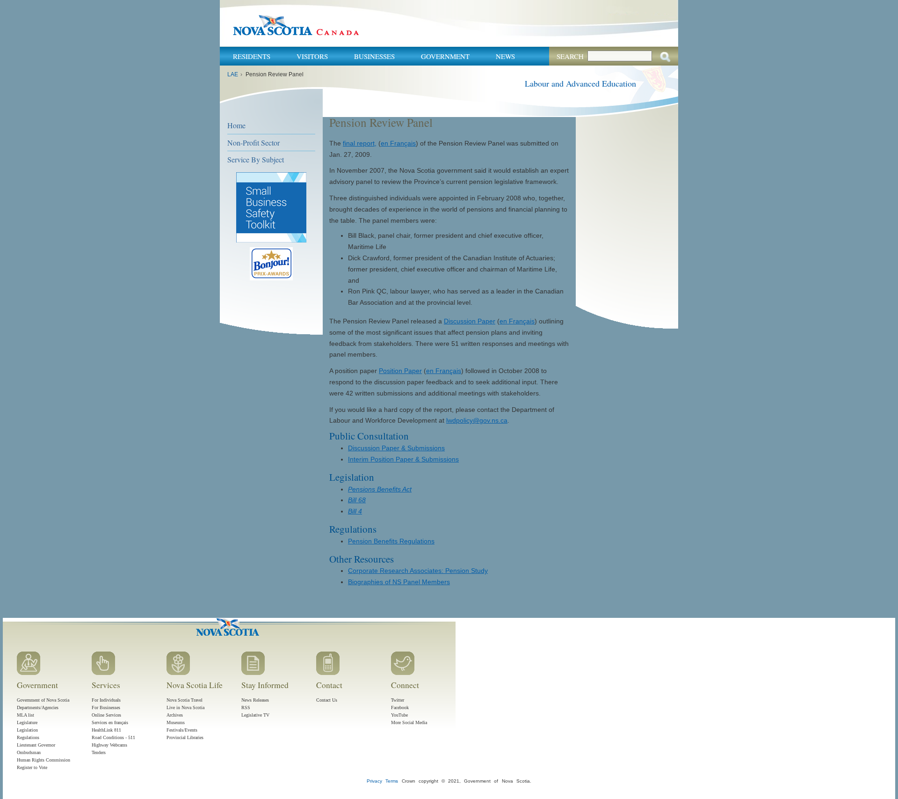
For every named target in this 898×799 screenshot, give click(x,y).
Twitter (397, 700)
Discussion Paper (469, 321)
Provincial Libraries (185, 737)
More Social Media (409, 722)
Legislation (27, 730)
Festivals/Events (182, 730)
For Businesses (106, 707)
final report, (360, 143)
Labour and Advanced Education (580, 83)
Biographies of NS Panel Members (399, 582)
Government (445, 56)
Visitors (312, 56)
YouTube (399, 715)
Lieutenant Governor (36, 745)
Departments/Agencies (37, 707)
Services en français (110, 722)
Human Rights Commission (43, 759)
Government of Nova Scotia (43, 700)
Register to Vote (32, 767)
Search (570, 56)
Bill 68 (357, 500)
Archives (175, 715)
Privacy (374, 781)
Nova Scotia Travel (185, 700)
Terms (391, 781)
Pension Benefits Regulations (391, 541)
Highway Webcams (109, 745)
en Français (398, 143)
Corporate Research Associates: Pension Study (418, 570)
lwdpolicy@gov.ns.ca (476, 420)
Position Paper (400, 370)
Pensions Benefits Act (380, 489)
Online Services (106, 715)
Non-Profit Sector (253, 142)
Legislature (27, 722)
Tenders (99, 752)
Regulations (28, 737)
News (505, 56)
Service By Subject (255, 159)
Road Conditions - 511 (113, 737)
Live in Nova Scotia (185, 707)
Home (236, 125)
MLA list (25, 715)
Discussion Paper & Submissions (396, 448)
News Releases (255, 700)
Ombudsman (29, 752)
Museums (176, 722)
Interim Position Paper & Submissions (403, 459)
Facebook (400, 707)
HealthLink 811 (106, 730)
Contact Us (326, 700)
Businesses (374, 56)
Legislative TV (255, 715)
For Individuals (106, 700)
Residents (251, 56)
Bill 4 (355, 511)
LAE (232, 74)
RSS (245, 707)
